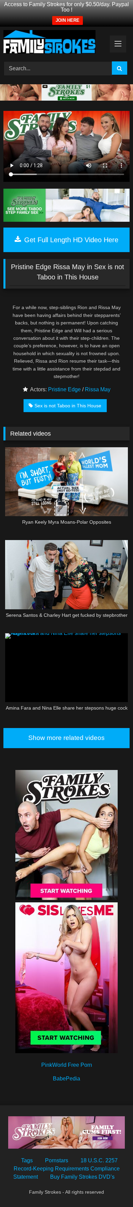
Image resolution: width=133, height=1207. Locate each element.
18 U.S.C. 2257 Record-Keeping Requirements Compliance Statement (66, 1169)
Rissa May (97, 389)
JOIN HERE (67, 20)
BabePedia (66, 1078)
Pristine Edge (64, 389)
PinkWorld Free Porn (66, 1065)
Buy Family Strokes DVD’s (82, 1177)
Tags (27, 1160)
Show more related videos (66, 737)
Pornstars (56, 1160)
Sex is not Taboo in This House (67, 405)
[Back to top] (111, 1186)
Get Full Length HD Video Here (70, 240)
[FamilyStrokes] (54, 43)
